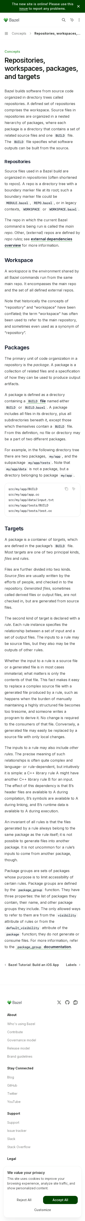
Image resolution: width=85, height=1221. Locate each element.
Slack (11, 1139)
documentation (44, 946)
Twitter (12, 1093)
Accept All (60, 1200)
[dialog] (42, 1191)
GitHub (12, 1085)
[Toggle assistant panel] (72, 20)
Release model (18, 1048)
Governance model (21, 1040)
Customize (42, 1210)
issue (23, 8)
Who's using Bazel (21, 1024)
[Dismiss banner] (78, 6)
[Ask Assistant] (74, 489)
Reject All (24, 1200)
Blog (10, 1077)
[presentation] (42, 500)
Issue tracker (17, 1131)
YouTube (14, 1102)
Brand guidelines (19, 1056)
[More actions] (79, 20)
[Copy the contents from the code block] (66, 489)
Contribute (15, 1032)
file (37, 401)
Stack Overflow (18, 1147)
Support (13, 1122)
